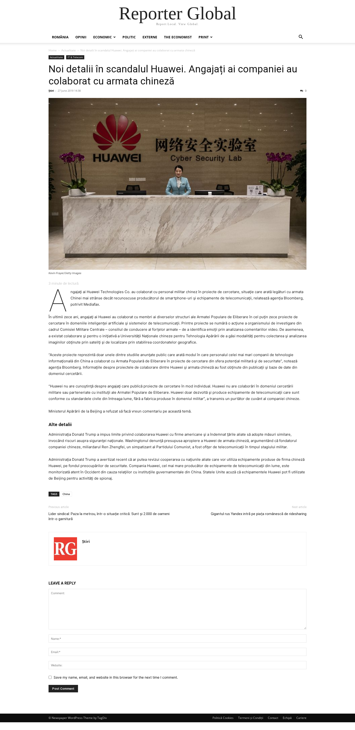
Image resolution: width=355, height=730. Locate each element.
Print (204, 37)
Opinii (80, 37)
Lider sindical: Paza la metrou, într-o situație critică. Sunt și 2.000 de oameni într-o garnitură (109, 516)
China (66, 494)
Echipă (287, 718)
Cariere (301, 718)
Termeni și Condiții (250, 718)
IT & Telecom (75, 57)
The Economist (178, 37)
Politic (129, 37)
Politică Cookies (223, 718)
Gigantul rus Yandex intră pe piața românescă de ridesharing (258, 514)
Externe (149, 37)
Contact (273, 718)
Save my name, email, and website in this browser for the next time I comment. (116, 677)
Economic (102, 37)
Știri (51, 90)
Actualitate (68, 50)
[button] (300, 37)
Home (53, 50)
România (60, 37)
